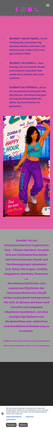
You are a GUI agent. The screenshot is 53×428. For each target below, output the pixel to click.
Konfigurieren (11, 419)
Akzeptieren (11, 425)
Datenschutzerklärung (14, 416)
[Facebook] (16, 9)
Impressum (29, 416)
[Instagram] (23, 9)
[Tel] (36, 9)
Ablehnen (23, 425)
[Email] (30, 9)
